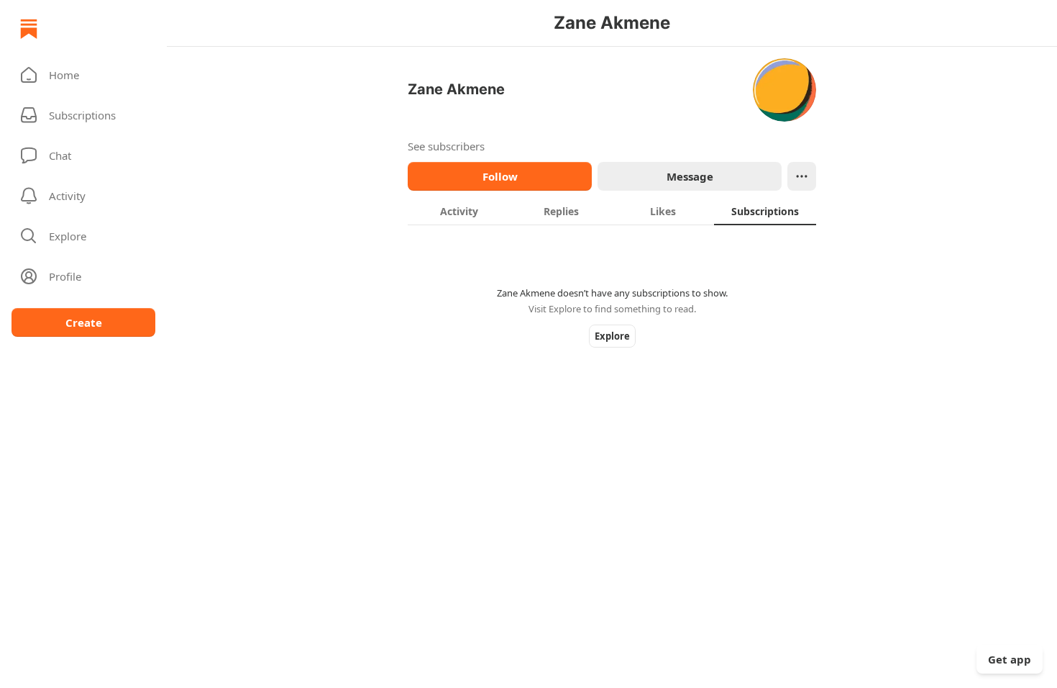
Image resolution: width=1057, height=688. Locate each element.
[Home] (29, 29)
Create (83, 322)
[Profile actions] (801, 176)
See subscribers (446, 146)
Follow (500, 176)
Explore (612, 336)
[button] (83, 75)
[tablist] (612, 210)
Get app (1009, 659)
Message (690, 176)
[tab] (459, 210)
